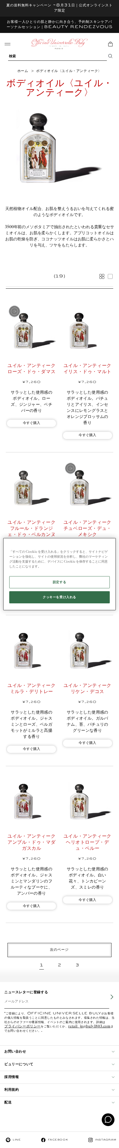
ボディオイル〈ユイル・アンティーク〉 (69, 71)
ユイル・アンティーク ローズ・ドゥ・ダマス (32, 368)
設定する (59, 582)
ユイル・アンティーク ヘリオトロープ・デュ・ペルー (88, 842)
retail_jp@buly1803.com (89, 1026)
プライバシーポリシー (22, 1026)
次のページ (59, 950)
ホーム (22, 71)
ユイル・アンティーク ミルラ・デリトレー (32, 688)
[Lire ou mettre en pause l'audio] (14, 311)
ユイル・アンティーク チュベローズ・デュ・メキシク (88, 528)
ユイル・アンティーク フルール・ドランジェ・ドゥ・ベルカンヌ (32, 528)
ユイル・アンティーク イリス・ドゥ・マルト (88, 368)
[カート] (110, 44)
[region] (59, 573)
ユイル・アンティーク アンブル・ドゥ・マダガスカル (32, 842)
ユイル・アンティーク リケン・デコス (88, 688)
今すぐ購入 (31, 423)
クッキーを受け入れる (59, 597)
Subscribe (107, 1001)
